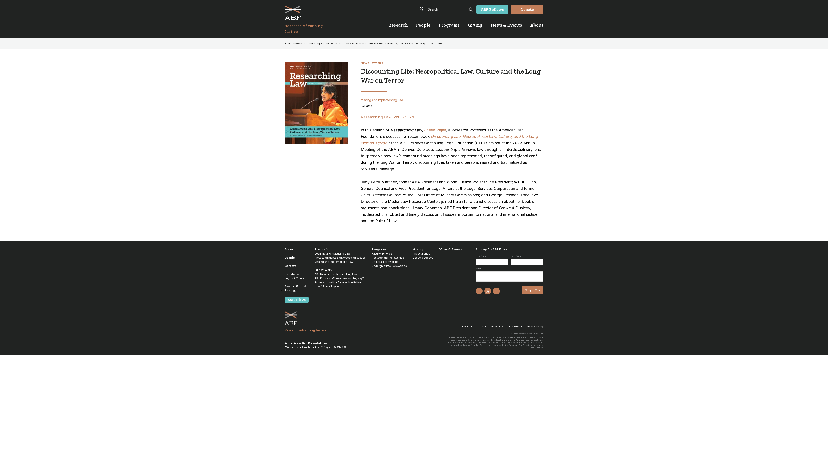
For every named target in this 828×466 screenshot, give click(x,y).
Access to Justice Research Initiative (338, 282)
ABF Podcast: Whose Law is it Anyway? (339, 278)
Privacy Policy (534, 326)
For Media (292, 274)
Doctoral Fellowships (385, 261)
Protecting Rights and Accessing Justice (340, 257)
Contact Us (469, 326)
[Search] (470, 9)
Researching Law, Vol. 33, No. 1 (389, 117)
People (290, 258)
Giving (418, 249)
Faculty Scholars (382, 253)
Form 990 (291, 290)
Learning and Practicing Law (332, 253)
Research (301, 43)
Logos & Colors (294, 278)
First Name (481, 256)
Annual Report (295, 286)
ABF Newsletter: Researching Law (336, 274)
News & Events (450, 249)
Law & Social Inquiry (327, 286)
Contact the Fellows (492, 326)
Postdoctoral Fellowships (388, 257)
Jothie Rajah (435, 130)
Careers (290, 266)
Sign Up (532, 290)
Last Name (516, 256)
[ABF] (309, 13)
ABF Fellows (297, 300)
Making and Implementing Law (329, 43)
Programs (379, 249)
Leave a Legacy (423, 257)
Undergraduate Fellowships (389, 266)
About (289, 249)
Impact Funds (421, 253)
